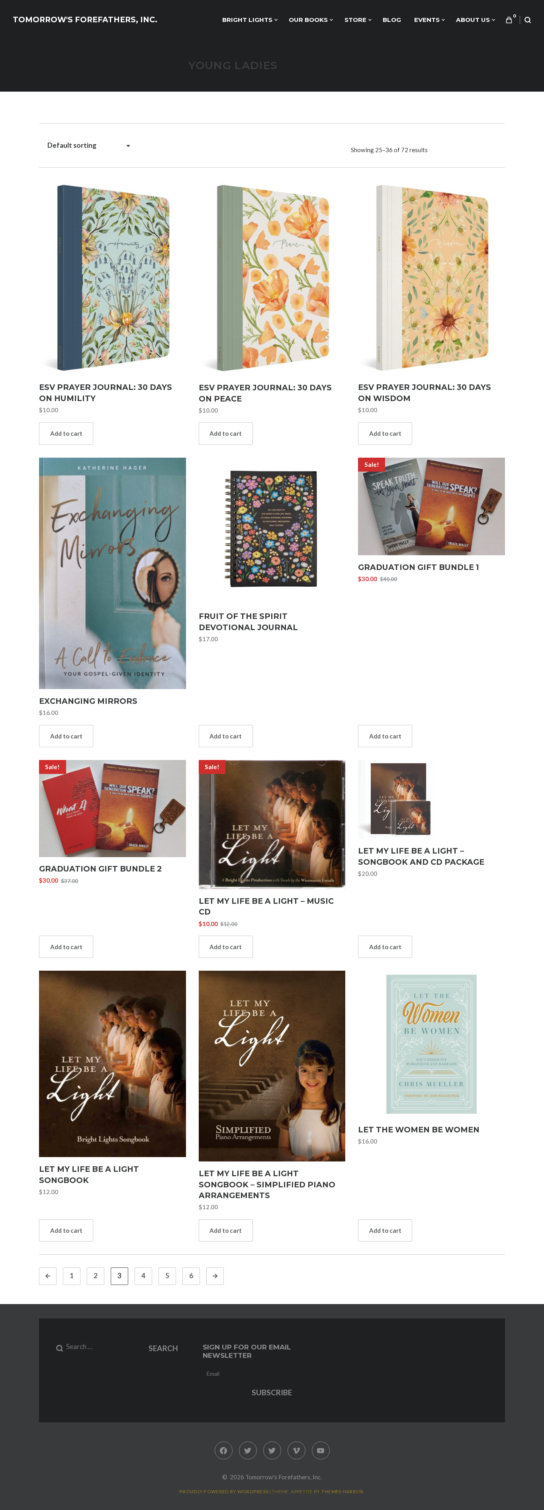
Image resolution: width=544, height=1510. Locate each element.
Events (427, 20)
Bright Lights (247, 20)
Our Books (308, 20)
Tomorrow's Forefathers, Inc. (85, 19)
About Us (473, 20)
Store (355, 20)
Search (163, 1348)
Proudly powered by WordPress (223, 1491)
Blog (392, 20)
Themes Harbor (342, 1491)
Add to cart (66, 433)
